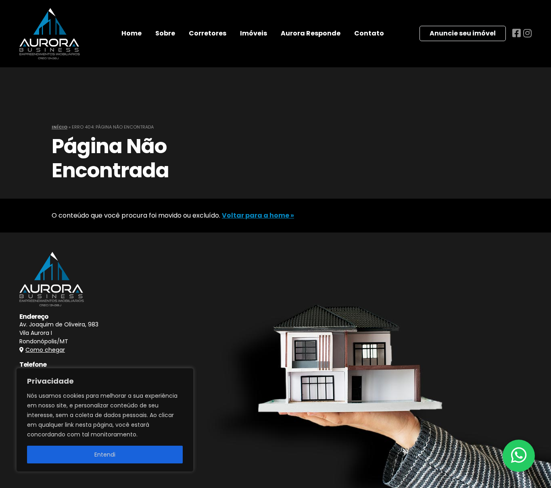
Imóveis (253, 33)
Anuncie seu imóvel (463, 33)
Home (131, 33)
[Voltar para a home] (49, 33)
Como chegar (45, 350)
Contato (369, 33)
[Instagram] (527, 33)
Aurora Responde (310, 33)
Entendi (104, 455)
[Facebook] (517, 33)
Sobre (165, 33)
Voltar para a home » (258, 215)
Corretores (207, 33)
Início (59, 127)
